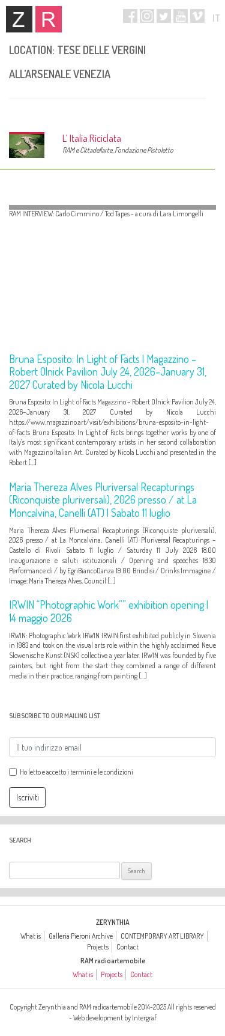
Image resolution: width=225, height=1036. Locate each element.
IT (216, 18)
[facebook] (130, 16)
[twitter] (164, 16)
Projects (98, 946)
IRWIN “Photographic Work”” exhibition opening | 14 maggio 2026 (108, 611)
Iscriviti (27, 797)
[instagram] (147, 16)
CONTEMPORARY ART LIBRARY (162, 935)
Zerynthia (19, 19)
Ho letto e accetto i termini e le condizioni (76, 771)
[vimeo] (197, 16)
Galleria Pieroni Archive (81, 935)
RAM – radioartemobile (48, 19)
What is (30, 935)
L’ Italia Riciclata (91, 138)
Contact (127, 946)
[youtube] (180, 16)
